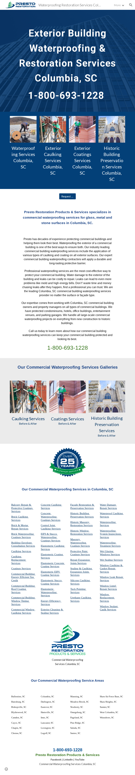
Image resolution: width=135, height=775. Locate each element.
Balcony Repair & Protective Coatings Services (22, 508)
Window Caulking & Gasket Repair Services (111, 568)
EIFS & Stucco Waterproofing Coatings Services (50, 537)
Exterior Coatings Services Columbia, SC (82, 160)
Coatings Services (21, 568)
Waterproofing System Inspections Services (111, 534)
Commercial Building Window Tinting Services (23, 601)
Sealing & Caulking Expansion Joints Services (81, 571)
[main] (67, 61)
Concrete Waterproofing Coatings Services (50, 516)
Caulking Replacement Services (18, 559)
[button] (131, 5)
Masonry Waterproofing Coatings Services (80, 542)
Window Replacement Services (107, 597)
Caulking (20, 418)
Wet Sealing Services (111, 559)
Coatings (59, 418)
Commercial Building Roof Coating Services (23, 589)
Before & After (28, 423)
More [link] (117, 5)
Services (36, 418)
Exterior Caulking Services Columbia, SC (53, 160)
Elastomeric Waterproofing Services (49, 592)
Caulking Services (21, 551)
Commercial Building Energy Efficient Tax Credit (23, 577)
